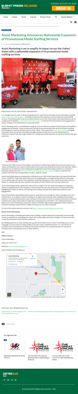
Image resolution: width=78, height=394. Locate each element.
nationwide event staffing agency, (13, 117)
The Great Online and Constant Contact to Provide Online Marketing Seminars (62, 357)
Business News (45, 17)
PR (56, 17)
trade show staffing (60, 130)
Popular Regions (66, 17)
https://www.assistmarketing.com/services (48, 208)
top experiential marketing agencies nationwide (37, 171)
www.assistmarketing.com (17, 246)
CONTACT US (63, 8)
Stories (23, 17)
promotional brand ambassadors (29, 121)
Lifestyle (33, 17)
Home (6, 17)
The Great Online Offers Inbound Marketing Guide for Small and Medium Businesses (38, 357)
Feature (14, 17)
